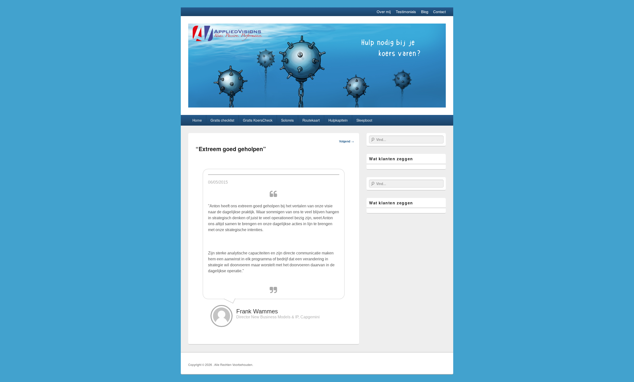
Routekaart (311, 120)
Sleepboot (364, 120)
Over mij (384, 11)
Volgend (346, 141)
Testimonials (406, 11)
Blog (424, 11)
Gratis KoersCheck (257, 120)
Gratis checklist (222, 120)
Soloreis (287, 120)
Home (197, 120)
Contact (439, 11)
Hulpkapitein (338, 120)
